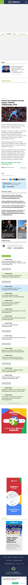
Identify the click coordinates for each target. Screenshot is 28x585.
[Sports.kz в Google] (14, 433)
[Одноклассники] (12, 179)
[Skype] (22, 179)
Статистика (9, 560)
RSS (23, 563)
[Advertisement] (14, 18)
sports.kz (23, 167)
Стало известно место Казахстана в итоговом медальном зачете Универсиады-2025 (11, 304)
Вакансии (15, 557)
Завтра (14, 34)
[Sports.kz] (14, 2)
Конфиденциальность (9, 563)
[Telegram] (24, 179)
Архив (17, 563)
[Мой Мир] (14, 179)
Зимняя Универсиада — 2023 (7, 175)
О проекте (9, 557)
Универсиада (6, 81)
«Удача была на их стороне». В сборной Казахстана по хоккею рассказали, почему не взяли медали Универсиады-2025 (12, 197)
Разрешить (15, 583)
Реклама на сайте (17, 560)
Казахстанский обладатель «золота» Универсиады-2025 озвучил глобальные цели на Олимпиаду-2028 (14, 263)
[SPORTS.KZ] (14, 496)
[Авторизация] (26, 2)
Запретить (22, 583)
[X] (16, 179)
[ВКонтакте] (9, 179)
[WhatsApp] (20, 179)
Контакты (21, 557)
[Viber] (18, 179)
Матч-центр (22, 34)
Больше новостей (14, 403)
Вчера (3, 34)
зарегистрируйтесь (18, 248)
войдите (9, 248)
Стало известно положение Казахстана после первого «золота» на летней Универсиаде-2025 (12, 398)
